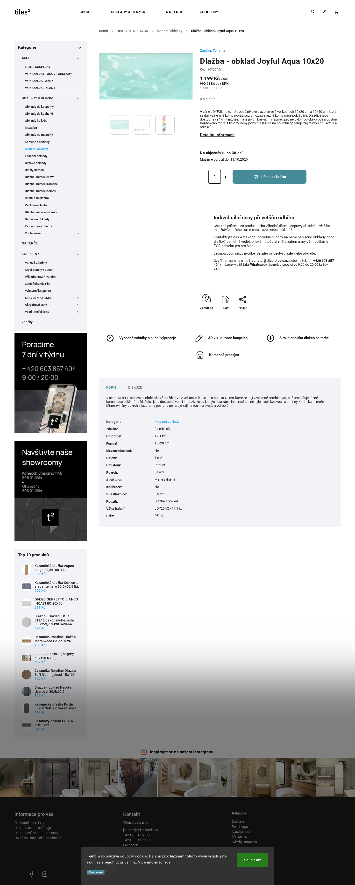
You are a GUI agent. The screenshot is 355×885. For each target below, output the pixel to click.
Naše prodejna (243, 832)
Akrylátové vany (36, 305)
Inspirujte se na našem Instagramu (182, 751)
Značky (27, 322)
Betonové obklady (37, 219)
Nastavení (96, 872)
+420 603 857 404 (136, 840)
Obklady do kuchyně (39, 113)
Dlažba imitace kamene (41, 184)
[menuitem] (91, 12)
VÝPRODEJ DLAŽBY (39, 81)
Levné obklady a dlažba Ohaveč (37, 838)
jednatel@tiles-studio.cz (141, 830)
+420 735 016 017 (136, 835)
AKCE (26, 58)
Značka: (213, 50)
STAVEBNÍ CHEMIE (38, 298)
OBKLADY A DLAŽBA (38, 98)
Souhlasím (252, 860)
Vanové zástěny (36, 262)
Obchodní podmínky (29, 823)
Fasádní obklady (36, 156)
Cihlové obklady (36, 163)
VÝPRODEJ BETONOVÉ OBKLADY (48, 74)
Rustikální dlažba (37, 198)
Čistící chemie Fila (37, 283)
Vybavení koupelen (38, 291)
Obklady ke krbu (36, 120)
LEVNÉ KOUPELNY (37, 67)
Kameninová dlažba (38, 226)
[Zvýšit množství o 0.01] (225, 177)
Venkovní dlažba (36, 205)
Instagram (44, 874)
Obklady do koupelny (39, 106)
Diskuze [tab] (135, 387)
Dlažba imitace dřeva (39, 177)
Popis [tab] (111, 387)
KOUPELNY (30, 254)
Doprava (238, 821)
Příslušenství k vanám (40, 276)
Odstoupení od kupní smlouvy (36, 833)
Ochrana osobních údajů (32, 828)
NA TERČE (30, 243)
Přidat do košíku (273, 177)
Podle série (33, 233)
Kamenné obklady (37, 142)
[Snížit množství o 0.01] (203, 177)
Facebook (130, 845)
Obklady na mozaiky (39, 134)
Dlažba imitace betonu (40, 191)
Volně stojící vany (37, 312)
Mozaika (31, 127)
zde (168, 862)
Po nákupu (240, 826)
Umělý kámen (34, 170)
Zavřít (323, 316)
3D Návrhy (240, 837)
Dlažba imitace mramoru (42, 212)
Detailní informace (217, 134)
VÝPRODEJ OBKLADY (40, 88)
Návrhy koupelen (244, 842)
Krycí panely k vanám (39, 269)
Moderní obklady (36, 149)
